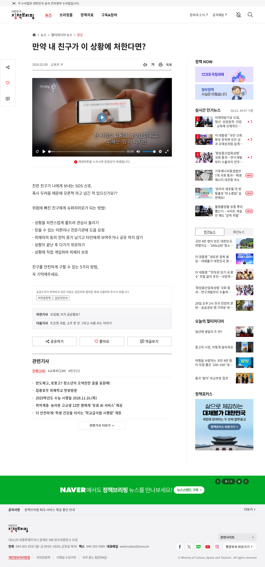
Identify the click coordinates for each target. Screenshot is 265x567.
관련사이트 (227, 537)
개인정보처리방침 (19, 557)
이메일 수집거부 (66, 557)
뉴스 (48, 14)
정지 (239, 481)
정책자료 (87, 14)
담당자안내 (61, 298)
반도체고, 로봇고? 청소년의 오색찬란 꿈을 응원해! (73, 383)
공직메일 (218, 15)
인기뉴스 (210, 231)
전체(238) (39, 370)
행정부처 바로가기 (238, 546)
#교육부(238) (57, 370)
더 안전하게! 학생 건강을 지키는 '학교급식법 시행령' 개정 (78, 413)
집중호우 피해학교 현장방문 (56, 390)
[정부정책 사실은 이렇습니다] (224, 92)
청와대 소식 (197, 15)
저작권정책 (44, 298)
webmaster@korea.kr (134, 546)
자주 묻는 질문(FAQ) (94, 557)
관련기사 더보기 (100, 425)
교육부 (57, 64)
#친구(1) (74, 370)
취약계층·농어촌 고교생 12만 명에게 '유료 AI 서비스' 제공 (79, 405)
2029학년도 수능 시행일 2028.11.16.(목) (66, 398)
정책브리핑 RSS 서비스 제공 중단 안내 (49, 510)
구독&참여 (109, 14)
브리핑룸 (66, 14)
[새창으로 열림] (160, 64)
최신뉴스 (239, 231)
